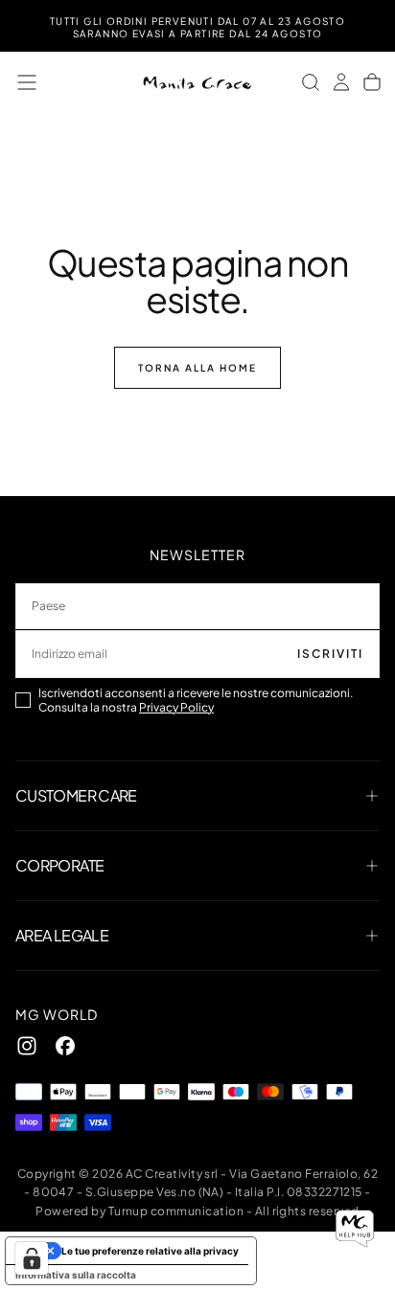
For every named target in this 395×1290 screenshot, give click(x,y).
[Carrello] (371, 82)
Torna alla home (197, 367)
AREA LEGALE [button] (61, 935)
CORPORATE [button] (59, 865)
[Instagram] (26, 1045)
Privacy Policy (176, 707)
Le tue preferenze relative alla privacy (150, 1250)
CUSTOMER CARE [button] (76, 795)
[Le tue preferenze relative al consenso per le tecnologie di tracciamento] (31, 1258)
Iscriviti (330, 653)
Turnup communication (176, 1211)
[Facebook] (65, 1045)
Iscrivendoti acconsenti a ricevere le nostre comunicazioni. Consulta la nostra (195, 700)
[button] (26, 82)
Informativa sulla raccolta (75, 1274)
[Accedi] (341, 82)
